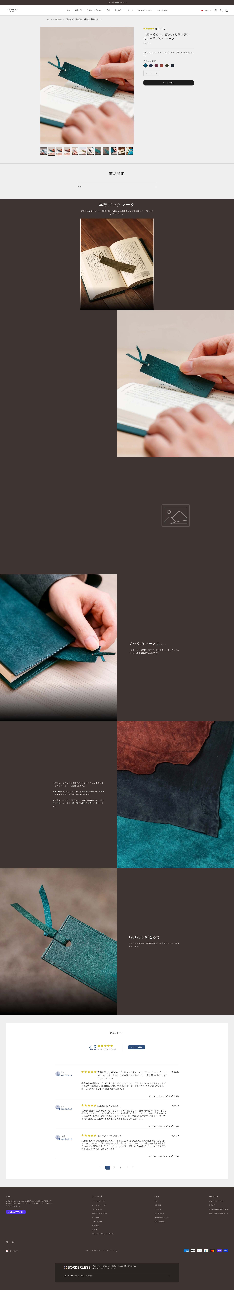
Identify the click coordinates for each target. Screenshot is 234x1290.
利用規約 (212, 1205)
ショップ (158, 1209)
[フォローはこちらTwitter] (7, 1242)
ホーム (49, 19)
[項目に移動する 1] (43, 151)
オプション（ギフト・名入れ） (103, 1234)
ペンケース (96, 1217)
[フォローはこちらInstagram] (13, 1242)
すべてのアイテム (98, 1201)
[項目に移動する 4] (67, 151)
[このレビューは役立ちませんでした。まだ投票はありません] (177, 1096)
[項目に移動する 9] (106, 151)
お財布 (94, 1229)
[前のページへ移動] (101, 1167)
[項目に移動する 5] (74, 151)
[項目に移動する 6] (82, 151)
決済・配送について (162, 1217)
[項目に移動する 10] (113, 151)
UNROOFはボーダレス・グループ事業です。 (79, 1275)
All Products (58, 19)
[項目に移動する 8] (98, 151)
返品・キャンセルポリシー (218, 1213)
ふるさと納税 (162, 10)
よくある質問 (159, 1213)
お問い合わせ (159, 1221)
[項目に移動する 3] (59, 151)
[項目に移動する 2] (51, 151)
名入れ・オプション (94, 10)
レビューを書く (137, 1047)
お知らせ (130, 10)
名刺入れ (95, 1225)
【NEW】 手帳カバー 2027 (117, 2)
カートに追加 (168, 83)
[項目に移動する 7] (90, 151)
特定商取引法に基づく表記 (218, 1209)
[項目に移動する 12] (129, 151)
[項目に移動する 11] (121, 151)
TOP (68, 10)
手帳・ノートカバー (99, 1213)
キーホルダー (97, 1221)
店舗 (108, 10)
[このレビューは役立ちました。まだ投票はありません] (172, 1096)
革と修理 (118, 10)
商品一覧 (78, 10)
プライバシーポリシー (217, 1201)
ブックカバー (97, 1209)
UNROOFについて (145, 10)
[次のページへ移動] (133, 1167)
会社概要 (158, 1205)
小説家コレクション (99, 1205)
